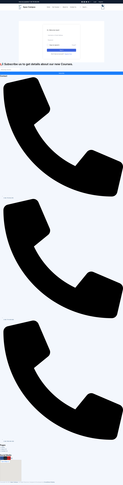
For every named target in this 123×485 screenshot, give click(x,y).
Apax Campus (29, 7)
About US (4, 449)
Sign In (61, 50)
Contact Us (4, 451)
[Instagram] (84, 1)
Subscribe (61, 73)
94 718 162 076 (35, 1)
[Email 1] (88, 1)
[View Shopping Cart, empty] (102, 7)
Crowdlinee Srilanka (49, 482)
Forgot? (74, 45)
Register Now (68, 54)
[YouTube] (86, 1)
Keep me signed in (54, 45)
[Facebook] (82, 1)
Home (3, 447)
